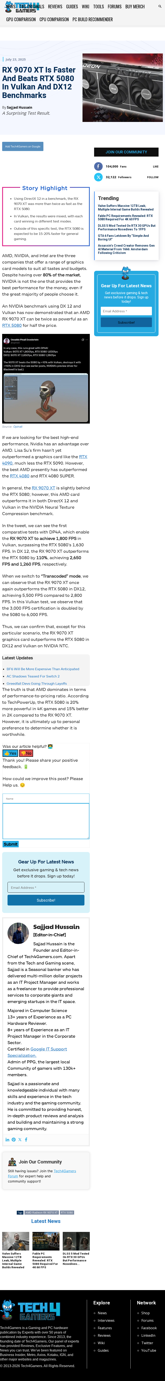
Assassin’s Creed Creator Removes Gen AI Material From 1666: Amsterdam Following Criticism (126, 249)
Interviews (106, 1320)
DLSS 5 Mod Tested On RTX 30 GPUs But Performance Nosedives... (76, 1258)
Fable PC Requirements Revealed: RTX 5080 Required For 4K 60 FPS (45, 1260)
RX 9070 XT (43, 487)
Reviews (55, 6)
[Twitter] (39, 164)
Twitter (147, 1343)
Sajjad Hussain (19, 107)
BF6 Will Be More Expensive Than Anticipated (43, 669)
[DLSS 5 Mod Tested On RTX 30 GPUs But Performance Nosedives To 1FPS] (76, 1241)
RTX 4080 (19, 475)
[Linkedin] (7, 1140)
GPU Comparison (21, 19)
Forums (115, 6)
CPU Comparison (54, 19)
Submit (10, 844)
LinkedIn (148, 1335)
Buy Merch (135, 6)
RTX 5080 (12, 325)
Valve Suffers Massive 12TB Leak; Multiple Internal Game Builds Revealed (13, 1260)
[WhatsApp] (49, 164)
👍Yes (10, 753)
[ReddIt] (59, 164)
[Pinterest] (14, 1140)
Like (156, 166)
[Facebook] (29, 164)
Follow (153, 177)
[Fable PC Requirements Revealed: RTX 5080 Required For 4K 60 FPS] (46, 1241)
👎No (26, 753)
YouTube (148, 1350)
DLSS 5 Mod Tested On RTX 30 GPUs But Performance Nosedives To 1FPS (127, 227)
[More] (69, 164)
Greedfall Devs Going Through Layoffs (37, 683)
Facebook (149, 1328)
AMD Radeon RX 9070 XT (42, 1212)
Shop (145, 1313)
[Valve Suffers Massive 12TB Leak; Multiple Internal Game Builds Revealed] (15, 1241)
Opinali (17, 426)
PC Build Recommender (93, 19)
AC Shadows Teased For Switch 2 (33, 676)
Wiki (85, 6)
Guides (72, 6)
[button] (160, 6)
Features (105, 1328)
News (10, 6)
